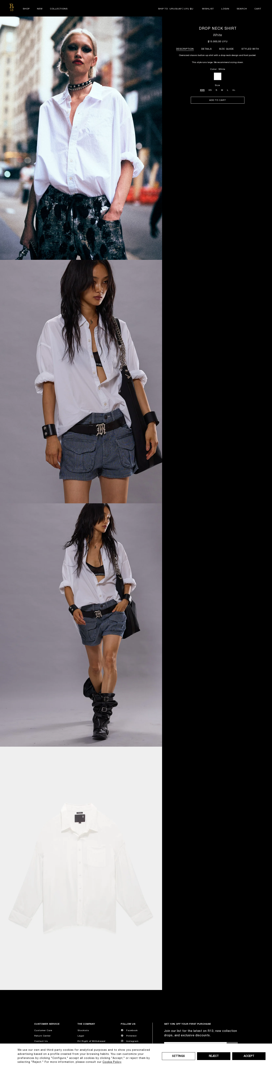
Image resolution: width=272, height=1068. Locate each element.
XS (210, 90)
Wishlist (208, 8)
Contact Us (41, 1041)
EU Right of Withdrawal (91, 1041)
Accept (249, 1055)
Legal (81, 1035)
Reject (214, 1055)
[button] (242, 8)
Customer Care (43, 1030)
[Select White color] (217, 76)
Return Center (42, 1035)
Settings (178, 1055)
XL (233, 89)
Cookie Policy (112, 1061)
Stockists (83, 1030)
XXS (202, 90)
